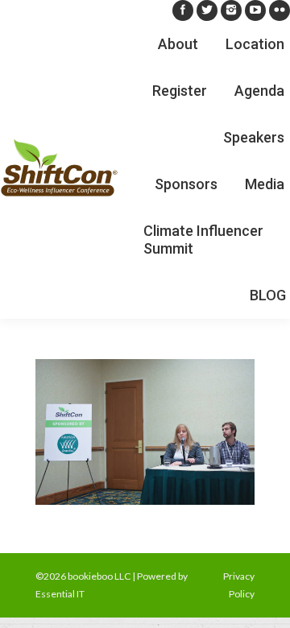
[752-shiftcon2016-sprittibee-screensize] (145, 432)
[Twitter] (207, 10)
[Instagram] (231, 10)
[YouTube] (255, 10)
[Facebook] (182, 10)
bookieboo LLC (99, 576)
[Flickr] (279, 10)
